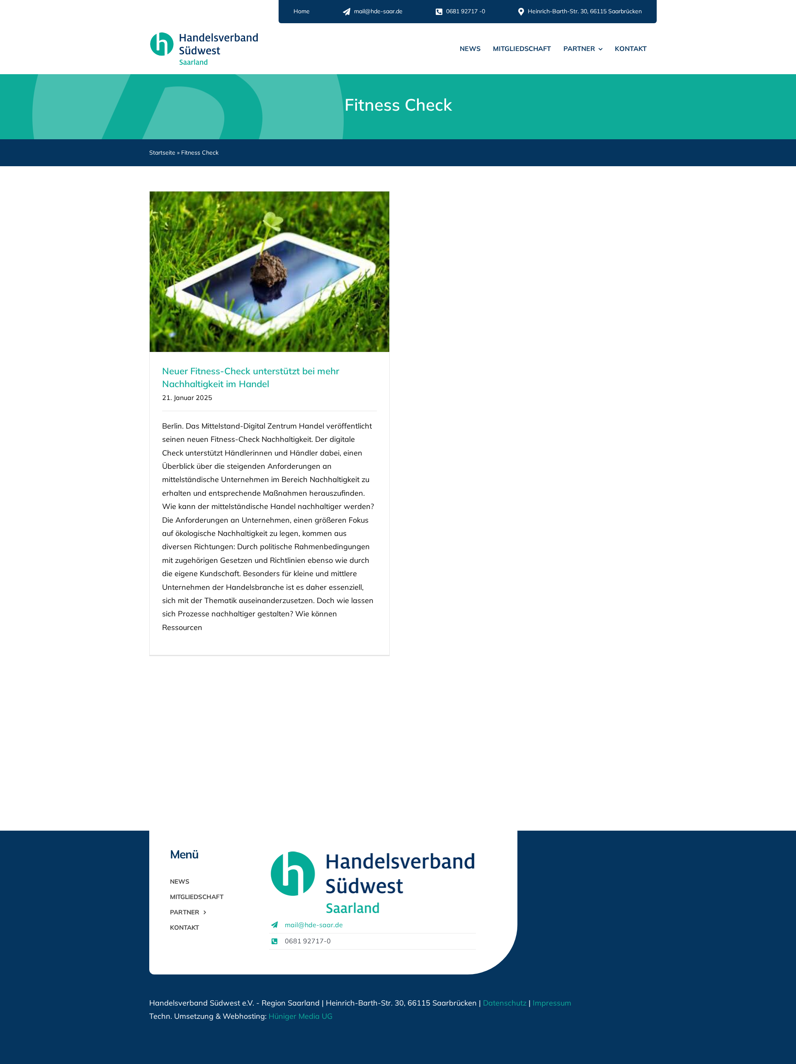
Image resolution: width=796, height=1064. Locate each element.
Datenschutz (505, 1003)
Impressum (551, 1003)
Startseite (162, 152)
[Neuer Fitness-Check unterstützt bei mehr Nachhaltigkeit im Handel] (269, 271)
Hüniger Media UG (300, 1016)
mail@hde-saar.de (314, 925)
